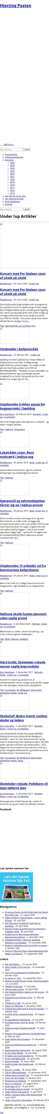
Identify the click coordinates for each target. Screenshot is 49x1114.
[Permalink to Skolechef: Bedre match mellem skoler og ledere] (14, 710)
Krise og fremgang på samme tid (20, 1044)
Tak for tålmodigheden (15, 1072)
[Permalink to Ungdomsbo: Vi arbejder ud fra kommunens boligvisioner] (14, 559)
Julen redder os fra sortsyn (17, 967)
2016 (12, 190)
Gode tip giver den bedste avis (19, 1064)
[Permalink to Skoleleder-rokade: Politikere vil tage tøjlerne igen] (14, 777)
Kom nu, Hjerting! (13, 1083)
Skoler (3, 675)
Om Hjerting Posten (14, 198)
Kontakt (8, 204)
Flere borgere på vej (14, 989)
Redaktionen (6, 283)
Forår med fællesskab (15, 1058)
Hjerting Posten (15, 5)
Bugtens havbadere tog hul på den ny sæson (26, 945)
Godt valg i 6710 (12, 1086)
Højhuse (9, 429)
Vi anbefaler (9, 417)
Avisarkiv (9, 160)
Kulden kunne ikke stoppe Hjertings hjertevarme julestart (22, 936)
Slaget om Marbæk (14, 1006)
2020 (12, 179)
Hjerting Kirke (11, 326)
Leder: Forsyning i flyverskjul (18, 1100)
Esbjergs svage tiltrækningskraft (20, 1028)
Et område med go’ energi (17, 1089)
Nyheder (37, 414)
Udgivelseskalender (14, 157)
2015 (12, 193)
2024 (12, 168)
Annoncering (11, 154)
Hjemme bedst (12, 1061)
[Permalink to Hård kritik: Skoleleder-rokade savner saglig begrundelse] (14, 656)
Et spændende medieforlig (17, 1019)
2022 (12, 173)
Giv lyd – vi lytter (12, 1069)
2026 (12, 162)
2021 (12, 176)
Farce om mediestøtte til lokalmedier (22, 972)
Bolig (32, 462)
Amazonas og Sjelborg (15, 1080)
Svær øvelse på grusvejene (17, 1039)
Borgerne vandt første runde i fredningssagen (26, 981)
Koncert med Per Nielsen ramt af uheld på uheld (22, 275)
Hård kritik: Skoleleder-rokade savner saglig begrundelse (22, 664)
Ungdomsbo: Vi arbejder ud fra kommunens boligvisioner (23, 568)
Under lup (34, 283)
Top (1, 1112)
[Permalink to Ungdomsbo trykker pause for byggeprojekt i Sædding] (14, 398)
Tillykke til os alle (13, 1003)
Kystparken (19, 429)
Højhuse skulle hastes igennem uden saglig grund (23, 616)
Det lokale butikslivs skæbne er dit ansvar (24, 992)
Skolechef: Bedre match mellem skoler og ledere (23, 718)
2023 (12, 171)
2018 (12, 185)
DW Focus (8, 144)
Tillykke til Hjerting (13, 986)
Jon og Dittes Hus (27, 326)
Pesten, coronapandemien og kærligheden (25, 1033)
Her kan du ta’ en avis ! (15, 196)
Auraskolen (10, 690)
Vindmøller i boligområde (19, 349)
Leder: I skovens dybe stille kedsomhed (23, 1094)
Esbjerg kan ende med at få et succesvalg (24, 1008)
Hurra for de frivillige (15, 1078)
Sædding (24, 639)
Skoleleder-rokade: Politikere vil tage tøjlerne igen (24, 786)
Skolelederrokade (8, 693)
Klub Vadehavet (12, 201)
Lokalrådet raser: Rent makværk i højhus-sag (17, 454)
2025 (12, 165)
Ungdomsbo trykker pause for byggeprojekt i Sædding (22, 406)
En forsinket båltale (14, 1053)
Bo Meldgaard (23, 690)
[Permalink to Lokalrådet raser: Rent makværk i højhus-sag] (14, 446)
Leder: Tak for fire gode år (17, 1092)
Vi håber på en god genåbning (19, 1055)
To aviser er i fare (13, 978)
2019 (12, 182)
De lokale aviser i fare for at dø (19, 1022)
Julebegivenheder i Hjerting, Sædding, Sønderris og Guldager (22, 941)
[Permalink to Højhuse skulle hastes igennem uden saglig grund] (14, 607)
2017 (12, 187)
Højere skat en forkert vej (17, 1075)
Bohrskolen (36, 690)
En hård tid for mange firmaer (19, 1014)
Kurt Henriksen (7, 414)
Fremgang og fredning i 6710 (18, 997)
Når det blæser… (13, 964)
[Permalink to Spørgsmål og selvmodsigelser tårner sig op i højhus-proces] (14, 494)
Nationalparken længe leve (17, 1050)
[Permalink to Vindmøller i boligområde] (14, 343)
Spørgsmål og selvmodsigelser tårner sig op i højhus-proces (22, 503)
